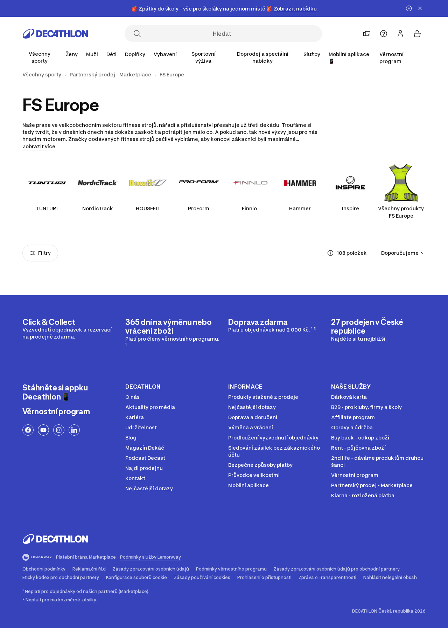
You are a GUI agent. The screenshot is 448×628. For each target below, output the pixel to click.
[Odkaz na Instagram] (58, 430)
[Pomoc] (383, 33)
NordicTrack (97, 208)
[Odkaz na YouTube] (43, 430)
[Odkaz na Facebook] (28, 430)
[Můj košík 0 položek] (417, 33)
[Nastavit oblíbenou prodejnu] (366, 33)
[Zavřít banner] (420, 8)
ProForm (198, 208)
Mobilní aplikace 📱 (349, 57)
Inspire (350, 208)
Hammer (300, 208)
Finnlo (249, 208)
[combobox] (403, 253)
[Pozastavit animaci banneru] (408, 8)
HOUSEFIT (148, 208)
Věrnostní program (391, 57)
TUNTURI (47, 208)
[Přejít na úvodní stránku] (55, 34)
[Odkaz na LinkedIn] (74, 430)
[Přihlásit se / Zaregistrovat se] (400, 33)
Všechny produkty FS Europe (401, 212)
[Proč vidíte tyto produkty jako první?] (330, 253)
